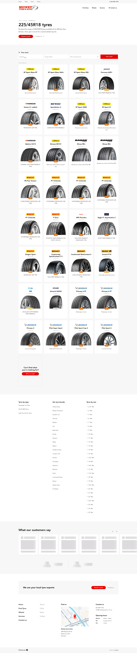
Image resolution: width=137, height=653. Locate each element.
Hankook (55, 465)
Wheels (94, 8)
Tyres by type (24, 402)
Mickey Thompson (58, 411)
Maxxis (55, 446)
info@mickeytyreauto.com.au (104, 610)
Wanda (55, 422)
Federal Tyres (56, 407)
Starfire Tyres (56, 485)
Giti (54, 426)
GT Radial (55, 489)
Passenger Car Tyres (24, 405)
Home (20, 20)
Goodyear (55, 462)
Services (102, 8)
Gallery (38, 1)
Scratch (116, 650)
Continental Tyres (57, 477)
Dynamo (55, 438)
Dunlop (55, 458)
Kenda (54, 434)
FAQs (26, 1)
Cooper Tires (56, 454)
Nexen (54, 481)
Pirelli (54, 473)
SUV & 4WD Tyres (24, 409)
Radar (54, 442)
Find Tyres (85, 8)
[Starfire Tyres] (30, 57)
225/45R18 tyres (32, 20)
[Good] (56, 57)
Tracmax (55, 418)
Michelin (55, 469)
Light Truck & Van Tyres (25, 413)
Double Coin (56, 415)
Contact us (113, 8)
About (20, 1)
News (32, 1)
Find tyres (25, 20)
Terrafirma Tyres (57, 450)
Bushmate (55, 430)
